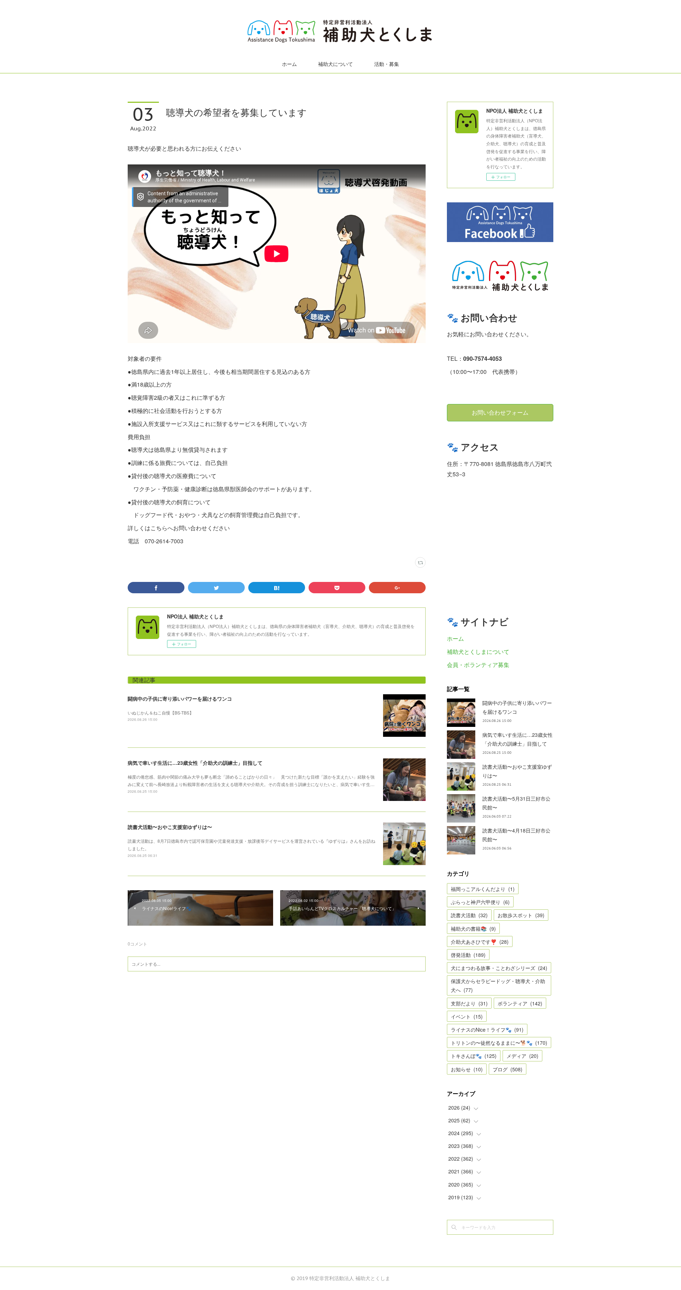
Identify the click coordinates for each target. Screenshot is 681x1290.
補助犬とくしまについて (478, 651)
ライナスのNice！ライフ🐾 (487, 1029)
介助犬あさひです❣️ (480, 941)
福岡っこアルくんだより (483, 888)
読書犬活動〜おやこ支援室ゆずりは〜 (170, 826)
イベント (467, 1016)
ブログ (507, 1069)
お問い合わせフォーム (500, 412)
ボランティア (520, 1003)
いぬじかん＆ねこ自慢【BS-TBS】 (161, 713)
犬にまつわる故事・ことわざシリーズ (499, 967)
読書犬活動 (469, 915)
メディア (522, 1055)
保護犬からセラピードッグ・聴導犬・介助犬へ (498, 985)
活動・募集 (386, 64)
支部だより (469, 1003)
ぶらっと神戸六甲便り (480, 901)
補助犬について (335, 64)
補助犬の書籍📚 (473, 928)
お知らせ (467, 1069)
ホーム (289, 64)
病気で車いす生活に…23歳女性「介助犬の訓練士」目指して (195, 762)
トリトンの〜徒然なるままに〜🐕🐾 (499, 1042)
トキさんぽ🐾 (474, 1055)
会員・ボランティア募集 (478, 665)
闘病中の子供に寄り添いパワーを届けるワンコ (180, 698)
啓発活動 (468, 954)
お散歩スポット (521, 915)
